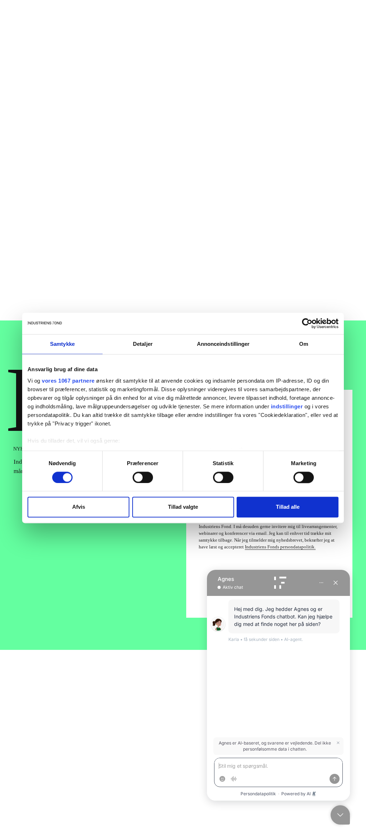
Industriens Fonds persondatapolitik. (280, 546)
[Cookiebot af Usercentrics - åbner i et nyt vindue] (307, 323)
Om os (285, 18)
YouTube (197, 783)
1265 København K (38, 778)
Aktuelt (42, 242)
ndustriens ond (98, 681)
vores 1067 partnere (68, 381)
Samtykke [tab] (62, 344)
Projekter (178, 19)
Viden (205, 19)
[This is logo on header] (44, 19)
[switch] (143, 477)
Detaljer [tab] (143, 344)
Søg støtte (318, 18)
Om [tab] (303, 344)
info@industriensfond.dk (46, 787)
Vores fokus (144, 19)
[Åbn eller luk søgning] (350, 18)
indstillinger (287, 406)
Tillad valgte (183, 507)
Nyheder (231, 19)
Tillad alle (288, 507)
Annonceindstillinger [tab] (223, 344)
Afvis (78, 507)
